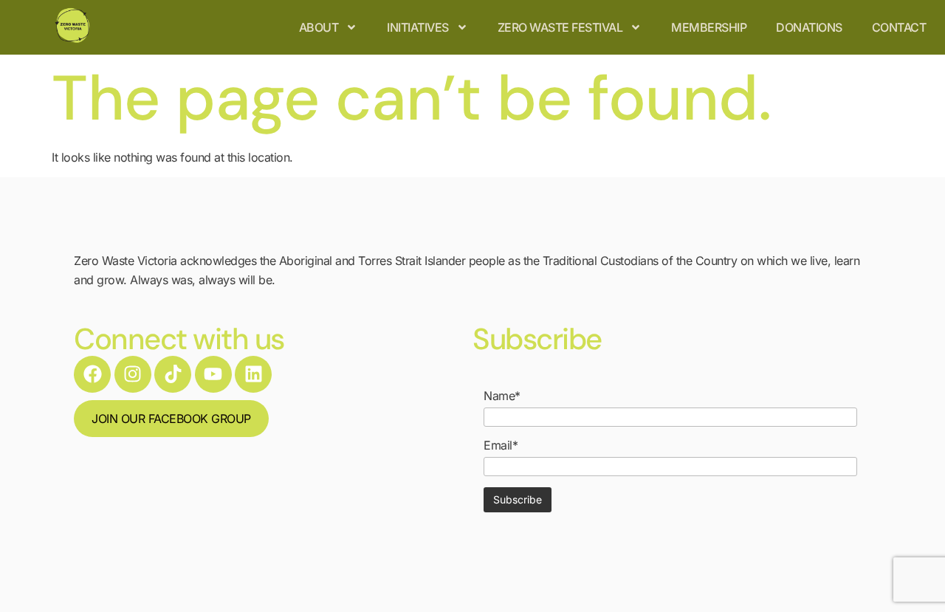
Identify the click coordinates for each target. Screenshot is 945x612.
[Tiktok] (172, 374)
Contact (899, 27)
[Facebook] (92, 374)
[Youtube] (213, 374)
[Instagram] (132, 374)
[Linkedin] (253, 374)
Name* (502, 396)
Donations (809, 27)
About (319, 27)
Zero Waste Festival (560, 27)
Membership (708, 27)
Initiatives (418, 27)
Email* (501, 445)
